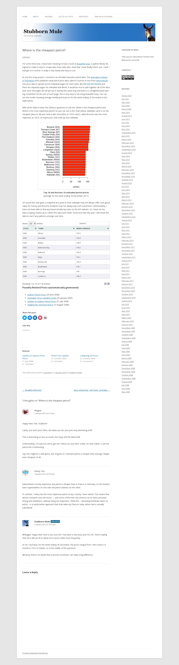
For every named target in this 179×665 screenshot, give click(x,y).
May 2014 (126, 159)
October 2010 (127, 294)
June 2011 (126, 267)
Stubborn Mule (75, 372)
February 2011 (128, 281)
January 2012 (127, 244)
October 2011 (127, 254)
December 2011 (128, 247)
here (128, 56)
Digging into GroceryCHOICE (40, 304)
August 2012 (127, 220)
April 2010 (126, 314)
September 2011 (129, 257)
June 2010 (126, 307)
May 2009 (126, 351)
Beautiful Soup (83, 63)
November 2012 (128, 210)
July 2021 (125, 99)
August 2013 (127, 183)
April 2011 (126, 274)
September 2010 (129, 297)
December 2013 (128, 173)
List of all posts (66, 16)
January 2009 (127, 365)
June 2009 (126, 348)
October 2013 (127, 180)
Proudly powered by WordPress (35, 653)
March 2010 (126, 318)
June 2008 (126, 388)
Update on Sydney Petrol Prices (41, 301)
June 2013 (126, 190)
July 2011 (125, 264)
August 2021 (127, 95)
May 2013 (126, 193)
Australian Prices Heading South (41, 298)
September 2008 (129, 378)
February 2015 (128, 143)
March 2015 (126, 139)
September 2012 (129, 217)
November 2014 (128, 146)
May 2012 (126, 230)
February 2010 (128, 321)
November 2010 (128, 291)
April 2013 (126, 196)
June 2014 (126, 156)
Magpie (37, 410)
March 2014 (126, 166)
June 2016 (126, 126)
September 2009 (129, 338)
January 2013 (127, 206)
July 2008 (125, 385)
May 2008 (126, 392)
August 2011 (127, 260)
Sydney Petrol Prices (36, 294)
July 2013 (125, 186)
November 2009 (128, 331)
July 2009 (125, 345)
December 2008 (128, 368)
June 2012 (126, 227)
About (36, 16)
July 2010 (125, 304)
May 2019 (126, 112)
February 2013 (128, 203)
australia (47, 372)
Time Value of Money (103, 16)
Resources (83, 16)
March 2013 (126, 200)
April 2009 (126, 355)
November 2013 (128, 176)
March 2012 (126, 237)
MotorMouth (102, 80)
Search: (83, 223)
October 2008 (127, 375)
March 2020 (126, 109)
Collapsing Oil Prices (89, 355)
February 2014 (128, 169)
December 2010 (128, 287)
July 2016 (125, 122)
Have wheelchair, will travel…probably (92, 390)
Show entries (32, 223)
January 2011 (127, 284)
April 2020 (126, 105)
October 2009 (127, 334)
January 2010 (127, 324)
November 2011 (128, 250)
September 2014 (129, 149)
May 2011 (126, 270)
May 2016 (126, 129)
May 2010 (126, 311)
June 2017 (126, 119)
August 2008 (127, 382)
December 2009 (128, 328)
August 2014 (127, 153)
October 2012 (127, 213)
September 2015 (129, 132)
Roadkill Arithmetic (32, 390)
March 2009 (126, 358)
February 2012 (128, 240)
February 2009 (128, 361)
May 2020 (126, 102)
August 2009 (127, 341)
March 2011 (126, 277)
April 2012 (126, 233)
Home (24, 16)
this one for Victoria (92, 84)
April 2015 (126, 136)
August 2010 (127, 301)
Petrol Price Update (60, 355)
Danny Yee (39, 471)
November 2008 (128, 371)
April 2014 (126, 163)
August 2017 (127, 116)
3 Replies (26, 57)
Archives (48, 16)
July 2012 (125, 223)
